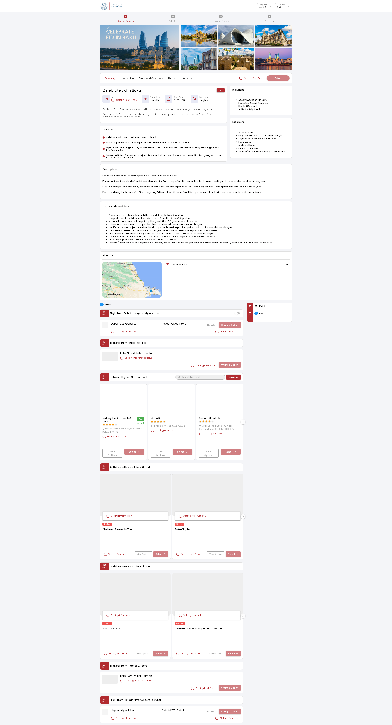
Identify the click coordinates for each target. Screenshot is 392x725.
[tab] (110, 78)
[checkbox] (237, 313)
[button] (278, 78)
